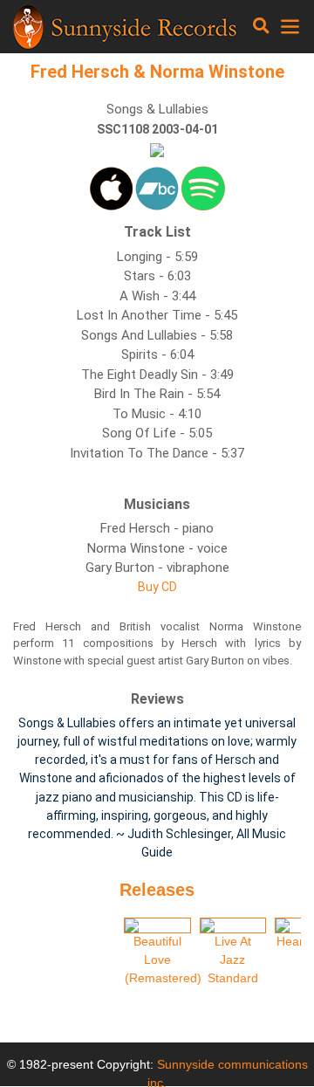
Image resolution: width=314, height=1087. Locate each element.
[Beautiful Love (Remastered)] (157, 925)
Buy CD (157, 587)
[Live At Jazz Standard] (233, 925)
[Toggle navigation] (261, 26)
